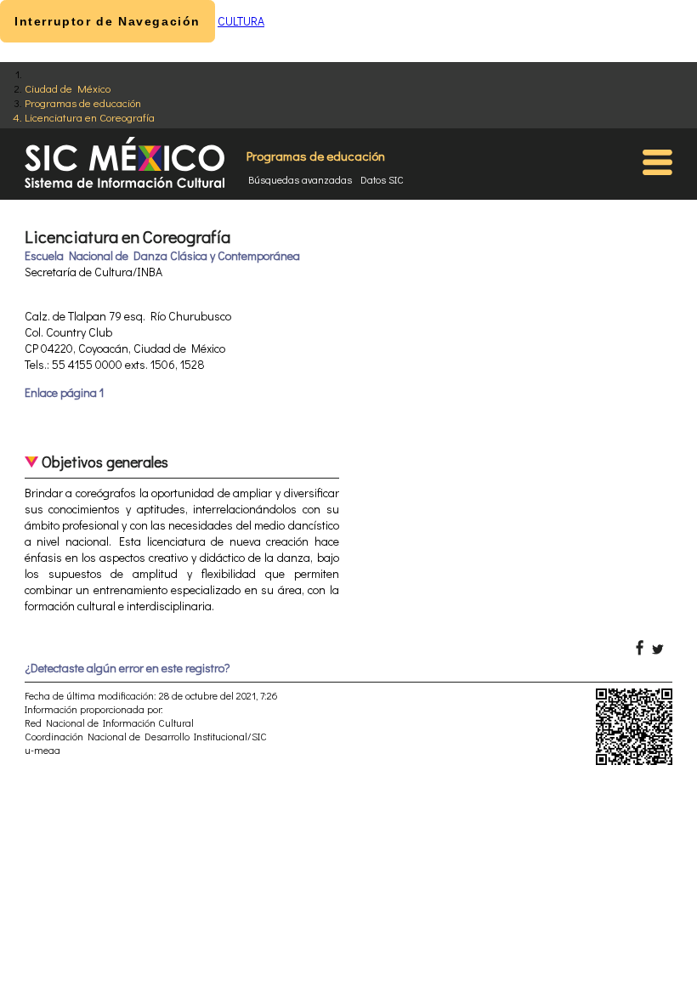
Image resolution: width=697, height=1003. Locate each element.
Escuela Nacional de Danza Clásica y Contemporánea (162, 255)
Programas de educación (83, 102)
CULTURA (241, 21)
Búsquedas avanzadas (300, 179)
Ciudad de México (67, 88)
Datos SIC (382, 179)
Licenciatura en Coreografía (90, 117)
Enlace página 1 (64, 392)
